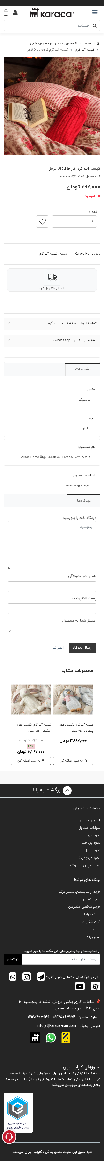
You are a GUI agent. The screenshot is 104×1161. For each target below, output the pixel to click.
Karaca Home (84, 254)
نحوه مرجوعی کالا (87, 858)
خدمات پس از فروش (85, 865)
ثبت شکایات (91, 922)
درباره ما (94, 929)
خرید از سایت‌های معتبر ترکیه (79, 891)
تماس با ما (93, 937)
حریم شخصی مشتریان (84, 907)
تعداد (93, 211)
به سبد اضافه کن (72, 761)
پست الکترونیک (84, 598)
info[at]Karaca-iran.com (56, 1026)
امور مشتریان (90, 899)
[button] (8, 12)
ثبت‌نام (13, 959)
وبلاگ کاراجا (92, 914)
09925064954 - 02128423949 (51, 1017)
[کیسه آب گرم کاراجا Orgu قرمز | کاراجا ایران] (52, 106)
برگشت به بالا (47, 790)
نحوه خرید (92, 835)
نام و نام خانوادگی (82, 576)
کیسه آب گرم (48, 254)
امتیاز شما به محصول (79, 620)
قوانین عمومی (90, 820)
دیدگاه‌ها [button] (84, 500)
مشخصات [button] (83, 369)
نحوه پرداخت (91, 843)
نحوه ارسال (92, 850)
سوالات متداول (89, 827)
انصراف (58, 647)
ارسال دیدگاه (82, 647)
